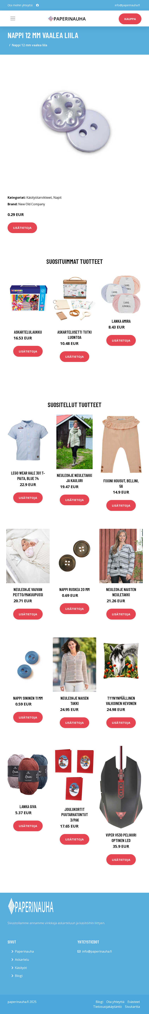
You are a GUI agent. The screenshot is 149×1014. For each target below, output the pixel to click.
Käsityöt (21, 968)
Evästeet (133, 1002)
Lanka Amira (121, 321)
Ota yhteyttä (115, 1002)
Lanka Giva (28, 806)
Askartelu (22, 959)
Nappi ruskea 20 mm (74, 589)
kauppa (130, 19)
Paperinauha (24, 951)
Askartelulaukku (28, 332)
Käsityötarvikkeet (39, 197)
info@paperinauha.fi (127, 5)
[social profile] (37, 5)
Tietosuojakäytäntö (107, 1006)
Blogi (19, 976)
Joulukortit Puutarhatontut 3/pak (74, 814)
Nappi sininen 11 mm (28, 698)
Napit (57, 197)
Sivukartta (132, 1006)
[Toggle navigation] (13, 18)
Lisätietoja (22, 228)
